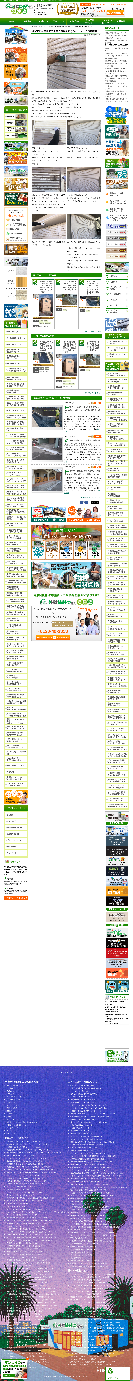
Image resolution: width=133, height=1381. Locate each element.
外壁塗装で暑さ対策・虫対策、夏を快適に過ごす (86, 1261)
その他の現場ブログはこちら (91, 497)
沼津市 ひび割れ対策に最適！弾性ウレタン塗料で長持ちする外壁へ (116, 101)
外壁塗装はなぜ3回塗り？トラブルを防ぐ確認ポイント (25, 1249)
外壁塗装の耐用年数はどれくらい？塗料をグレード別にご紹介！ (28, 1217)
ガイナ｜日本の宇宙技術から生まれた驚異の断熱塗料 (87, 1311)
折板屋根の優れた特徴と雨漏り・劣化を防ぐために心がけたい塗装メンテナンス (96, 1173)
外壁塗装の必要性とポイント (79, 1128)
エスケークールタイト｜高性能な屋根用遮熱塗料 (86, 1294)
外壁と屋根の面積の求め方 (16, 765)
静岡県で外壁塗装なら (15, 827)
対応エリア (10, 1116)
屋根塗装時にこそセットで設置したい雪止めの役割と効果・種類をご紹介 (94, 1210)
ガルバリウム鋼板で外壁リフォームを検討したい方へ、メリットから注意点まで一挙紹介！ (36, 1212)
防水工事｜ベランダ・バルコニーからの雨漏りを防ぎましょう (90, 1153)
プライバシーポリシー (15, 840)
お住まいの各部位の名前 (15, 410)
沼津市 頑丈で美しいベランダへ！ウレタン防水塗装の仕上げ (116, 34)
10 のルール (11, 1102)
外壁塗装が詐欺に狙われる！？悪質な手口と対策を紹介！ (26, 1254)
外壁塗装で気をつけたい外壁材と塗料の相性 (15, 778)
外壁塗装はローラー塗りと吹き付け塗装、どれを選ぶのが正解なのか (29, 1271)
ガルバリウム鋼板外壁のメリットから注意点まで (116, 482)
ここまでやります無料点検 (105, 21)
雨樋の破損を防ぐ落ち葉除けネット (13, 588)
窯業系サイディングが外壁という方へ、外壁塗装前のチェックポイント (93, 1362)
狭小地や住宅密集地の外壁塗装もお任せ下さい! (16, 613)
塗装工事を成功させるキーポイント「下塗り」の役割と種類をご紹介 (93, 1353)
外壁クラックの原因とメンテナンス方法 (15, 474)
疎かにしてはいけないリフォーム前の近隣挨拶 (116, 444)
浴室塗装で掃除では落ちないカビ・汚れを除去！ (86, 1229)
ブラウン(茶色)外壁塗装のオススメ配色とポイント (117, 761)
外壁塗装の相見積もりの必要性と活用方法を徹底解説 (24, 1251)
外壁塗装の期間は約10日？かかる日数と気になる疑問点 (25, 1164)
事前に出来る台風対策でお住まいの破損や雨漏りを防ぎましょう (28, 1325)
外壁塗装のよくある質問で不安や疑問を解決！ (117, 381)
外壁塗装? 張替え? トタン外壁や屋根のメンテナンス (87, 1170)
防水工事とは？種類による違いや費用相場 (16, 708)
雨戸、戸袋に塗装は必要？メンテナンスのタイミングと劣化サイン (92, 1238)
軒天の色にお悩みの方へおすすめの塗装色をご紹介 (16, 556)
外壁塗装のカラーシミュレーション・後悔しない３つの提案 (26, 1158)
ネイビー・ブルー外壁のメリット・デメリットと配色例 (25, 1342)
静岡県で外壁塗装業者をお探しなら (18, 1125)
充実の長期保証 (12, 1108)
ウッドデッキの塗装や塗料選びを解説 (15, 670)
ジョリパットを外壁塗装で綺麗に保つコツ (117, 628)
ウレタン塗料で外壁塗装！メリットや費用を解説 (16, 442)
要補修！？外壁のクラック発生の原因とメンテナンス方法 (26, 1229)
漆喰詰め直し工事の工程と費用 (115, 622)
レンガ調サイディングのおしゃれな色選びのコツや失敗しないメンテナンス (31, 1232)
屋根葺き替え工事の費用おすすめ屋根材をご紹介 (15, 398)
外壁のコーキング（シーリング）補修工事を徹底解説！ (88, 1164)
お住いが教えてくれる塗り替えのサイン (15, 351)
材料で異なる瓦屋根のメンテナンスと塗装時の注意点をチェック (91, 1184)
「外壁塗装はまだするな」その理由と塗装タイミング (16, 370)
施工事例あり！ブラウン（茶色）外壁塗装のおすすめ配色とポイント (29, 1356)
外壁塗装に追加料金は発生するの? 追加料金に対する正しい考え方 (92, 1162)
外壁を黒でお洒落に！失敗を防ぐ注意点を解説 (116, 742)
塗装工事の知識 (12, 332)
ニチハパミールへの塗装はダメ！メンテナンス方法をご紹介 (26, 1319)
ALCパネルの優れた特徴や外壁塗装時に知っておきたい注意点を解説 (29, 1277)
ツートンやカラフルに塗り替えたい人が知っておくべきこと (118, 218)
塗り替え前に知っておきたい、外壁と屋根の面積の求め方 (26, 1280)
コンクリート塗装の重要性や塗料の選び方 (15, 689)
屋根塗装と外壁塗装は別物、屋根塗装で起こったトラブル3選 (27, 1260)
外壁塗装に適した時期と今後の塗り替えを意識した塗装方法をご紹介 (29, 1220)
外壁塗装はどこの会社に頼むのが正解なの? (21, 1266)
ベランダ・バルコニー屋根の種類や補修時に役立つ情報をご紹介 (28, 1297)
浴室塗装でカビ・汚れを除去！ (14, 677)
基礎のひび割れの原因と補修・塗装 (114, 704)
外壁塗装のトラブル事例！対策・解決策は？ (117, 710)
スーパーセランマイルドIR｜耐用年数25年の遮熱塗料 (88, 1283)
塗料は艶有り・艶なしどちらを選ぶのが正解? (116, 596)
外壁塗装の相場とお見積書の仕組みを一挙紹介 (85, 1111)
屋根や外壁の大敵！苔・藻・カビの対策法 (116, 653)
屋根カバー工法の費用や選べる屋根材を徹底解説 (15, 404)
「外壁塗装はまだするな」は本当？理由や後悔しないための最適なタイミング (32, 1169)
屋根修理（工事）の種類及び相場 (14, 391)
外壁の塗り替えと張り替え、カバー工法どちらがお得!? (25, 1201)
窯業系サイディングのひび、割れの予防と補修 (116, 584)
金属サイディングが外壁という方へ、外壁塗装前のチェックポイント (93, 1365)
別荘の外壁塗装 (75, 1258)
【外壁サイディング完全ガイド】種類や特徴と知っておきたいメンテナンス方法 (33, 1234)
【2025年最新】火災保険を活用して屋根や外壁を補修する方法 (91, 1122)
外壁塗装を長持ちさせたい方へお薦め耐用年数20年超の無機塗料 (91, 1348)
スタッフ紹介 (11, 821)
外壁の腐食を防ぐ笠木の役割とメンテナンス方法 (16, 569)
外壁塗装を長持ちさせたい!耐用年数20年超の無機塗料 (117, 527)
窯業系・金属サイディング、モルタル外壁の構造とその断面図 (27, 1283)
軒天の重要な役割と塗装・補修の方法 (14, 550)
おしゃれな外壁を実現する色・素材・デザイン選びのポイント (27, 1339)
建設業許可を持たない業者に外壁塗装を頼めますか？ (24, 1122)
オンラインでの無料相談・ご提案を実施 (116, 374)
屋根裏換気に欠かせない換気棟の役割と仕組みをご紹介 (25, 1311)
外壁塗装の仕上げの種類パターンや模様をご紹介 (116, 780)
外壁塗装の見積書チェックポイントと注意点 (117, 419)
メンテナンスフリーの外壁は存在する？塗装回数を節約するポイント (29, 1209)
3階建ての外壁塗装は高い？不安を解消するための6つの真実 (26, 1181)
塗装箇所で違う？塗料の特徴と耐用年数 (116, 501)
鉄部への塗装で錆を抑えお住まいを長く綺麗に (15, 651)
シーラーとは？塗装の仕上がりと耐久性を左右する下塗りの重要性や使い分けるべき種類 (99, 1350)
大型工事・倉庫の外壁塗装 (79, 1252)
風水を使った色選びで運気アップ (118, 194)
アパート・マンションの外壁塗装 (81, 1255)
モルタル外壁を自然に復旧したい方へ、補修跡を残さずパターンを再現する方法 (33, 1237)
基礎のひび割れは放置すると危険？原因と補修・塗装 (24, 1331)
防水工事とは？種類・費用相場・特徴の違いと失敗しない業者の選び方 (30, 1300)
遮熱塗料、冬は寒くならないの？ (81, 1333)
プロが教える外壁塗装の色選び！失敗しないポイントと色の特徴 (28, 1144)
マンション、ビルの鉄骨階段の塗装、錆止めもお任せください (90, 1221)
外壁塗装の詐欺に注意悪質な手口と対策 (116, 431)
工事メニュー (58, 21)
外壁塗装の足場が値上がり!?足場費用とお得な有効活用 (88, 1263)
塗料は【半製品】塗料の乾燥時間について (15, 746)
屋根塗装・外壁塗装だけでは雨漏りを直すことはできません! (27, 1184)
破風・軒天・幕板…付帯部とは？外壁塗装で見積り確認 (88, 1190)
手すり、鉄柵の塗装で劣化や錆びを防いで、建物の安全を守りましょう (93, 1224)
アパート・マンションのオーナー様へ (116, 349)
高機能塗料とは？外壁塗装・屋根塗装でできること (16, 511)
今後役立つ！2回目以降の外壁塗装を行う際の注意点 (87, 1145)
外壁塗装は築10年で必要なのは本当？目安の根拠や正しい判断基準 (29, 1167)
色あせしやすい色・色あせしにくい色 (117, 210)
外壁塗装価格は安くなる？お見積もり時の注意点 (16, 385)
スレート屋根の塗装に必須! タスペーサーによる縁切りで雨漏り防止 (29, 1263)
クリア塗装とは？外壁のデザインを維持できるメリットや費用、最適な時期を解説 (97, 1328)
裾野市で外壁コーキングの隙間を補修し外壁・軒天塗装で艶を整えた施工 (116, 48)
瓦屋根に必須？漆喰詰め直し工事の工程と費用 (85, 1181)
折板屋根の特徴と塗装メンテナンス (13, 632)
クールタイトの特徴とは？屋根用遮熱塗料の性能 (117, 793)
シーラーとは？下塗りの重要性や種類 (116, 520)
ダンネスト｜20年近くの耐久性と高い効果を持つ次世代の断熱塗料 (92, 1308)
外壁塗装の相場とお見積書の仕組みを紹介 (116, 412)
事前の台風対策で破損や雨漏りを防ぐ (115, 691)
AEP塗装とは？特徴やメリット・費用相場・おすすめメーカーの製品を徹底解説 (96, 1331)
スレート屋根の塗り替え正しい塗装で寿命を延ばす (16, 600)
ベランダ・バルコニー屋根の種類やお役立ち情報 (16, 702)
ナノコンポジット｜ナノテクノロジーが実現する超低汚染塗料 (90, 1300)
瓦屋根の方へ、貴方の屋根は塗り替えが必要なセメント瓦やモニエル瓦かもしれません (98, 1187)
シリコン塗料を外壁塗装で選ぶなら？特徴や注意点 (16, 448)
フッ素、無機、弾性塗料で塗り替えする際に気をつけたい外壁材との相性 (31, 1288)
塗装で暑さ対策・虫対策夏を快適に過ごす (15, 461)
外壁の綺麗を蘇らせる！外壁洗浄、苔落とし (116, 647)
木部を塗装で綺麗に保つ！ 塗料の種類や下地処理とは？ (25, 1316)
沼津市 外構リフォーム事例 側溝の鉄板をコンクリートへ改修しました (116, 86)
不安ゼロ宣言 (11, 1111)
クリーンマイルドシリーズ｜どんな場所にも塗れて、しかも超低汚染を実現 (95, 1314)
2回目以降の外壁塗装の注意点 (114, 495)
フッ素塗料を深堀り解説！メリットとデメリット (117, 768)
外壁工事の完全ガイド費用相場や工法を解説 (15, 378)
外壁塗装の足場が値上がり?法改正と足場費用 (118, 552)
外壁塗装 (16, 116)
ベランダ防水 (16, 135)
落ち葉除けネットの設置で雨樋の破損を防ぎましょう (87, 1212)
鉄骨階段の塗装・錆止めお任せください (15, 658)
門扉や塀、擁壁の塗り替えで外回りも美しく (85, 1147)
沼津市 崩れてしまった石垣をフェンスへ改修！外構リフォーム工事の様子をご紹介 (82, 410)
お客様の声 (43, 21)
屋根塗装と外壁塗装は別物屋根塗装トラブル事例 (16, 518)
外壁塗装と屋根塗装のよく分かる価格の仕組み (85, 1088)
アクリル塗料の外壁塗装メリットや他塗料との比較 (16, 436)
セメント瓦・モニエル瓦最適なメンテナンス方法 (15, 645)
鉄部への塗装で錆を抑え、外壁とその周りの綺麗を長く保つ (90, 1218)
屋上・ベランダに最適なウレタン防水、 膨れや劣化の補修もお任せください (32, 1305)
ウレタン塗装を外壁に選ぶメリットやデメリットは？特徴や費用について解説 (95, 1325)
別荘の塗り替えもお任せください (117, 355)
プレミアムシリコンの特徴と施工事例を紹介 (116, 787)
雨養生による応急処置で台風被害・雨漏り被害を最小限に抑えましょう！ (31, 1328)
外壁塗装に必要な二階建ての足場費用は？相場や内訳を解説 (90, 1266)
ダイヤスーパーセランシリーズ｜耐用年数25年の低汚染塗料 (90, 1288)
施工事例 (27, 21)
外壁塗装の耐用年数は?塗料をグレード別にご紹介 (16, 417)
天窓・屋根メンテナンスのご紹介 (15, 562)
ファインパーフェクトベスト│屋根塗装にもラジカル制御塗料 (90, 1277)
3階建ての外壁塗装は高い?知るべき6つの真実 (117, 457)
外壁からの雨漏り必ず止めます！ (81, 1125)
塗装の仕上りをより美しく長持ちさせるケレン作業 (16, 505)
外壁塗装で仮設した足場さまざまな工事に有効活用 (117, 546)
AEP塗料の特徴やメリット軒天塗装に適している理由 (117, 806)
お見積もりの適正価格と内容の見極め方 (116, 425)
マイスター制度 (12, 1105)
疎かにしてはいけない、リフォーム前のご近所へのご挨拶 (26, 1175)
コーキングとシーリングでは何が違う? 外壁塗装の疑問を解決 (27, 1274)
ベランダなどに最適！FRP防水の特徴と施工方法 (16, 715)
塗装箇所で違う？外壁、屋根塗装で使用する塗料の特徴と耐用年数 (92, 1336)
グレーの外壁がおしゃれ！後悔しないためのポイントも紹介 (26, 1345)
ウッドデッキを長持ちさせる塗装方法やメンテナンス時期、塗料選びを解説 (95, 1227)
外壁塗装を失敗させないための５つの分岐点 (21, 1155)
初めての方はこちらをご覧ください (82, 1085)
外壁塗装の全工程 (13, 363)
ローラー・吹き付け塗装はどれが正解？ (115, 634)
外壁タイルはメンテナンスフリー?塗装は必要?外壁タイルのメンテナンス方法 (96, 1176)
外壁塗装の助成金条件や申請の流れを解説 (116, 387)
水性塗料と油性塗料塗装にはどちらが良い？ (116, 603)
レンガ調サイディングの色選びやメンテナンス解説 (16, 480)
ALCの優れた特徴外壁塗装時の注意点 (14, 759)
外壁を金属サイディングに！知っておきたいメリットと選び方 (90, 1167)
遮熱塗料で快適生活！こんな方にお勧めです (85, 1297)
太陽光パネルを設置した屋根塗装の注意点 (116, 660)
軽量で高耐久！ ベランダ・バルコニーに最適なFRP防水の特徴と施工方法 (31, 1302)
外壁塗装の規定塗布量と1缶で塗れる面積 (116, 641)
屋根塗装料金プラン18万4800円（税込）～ (84, 1102)
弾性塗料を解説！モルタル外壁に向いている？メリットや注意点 (28, 1362)
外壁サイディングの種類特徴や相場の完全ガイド (15, 486)
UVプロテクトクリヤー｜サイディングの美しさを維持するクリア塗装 (93, 1305)
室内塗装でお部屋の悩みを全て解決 (82, 1150)
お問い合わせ (11, 846)
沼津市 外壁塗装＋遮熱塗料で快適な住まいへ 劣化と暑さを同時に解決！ (116, 93)
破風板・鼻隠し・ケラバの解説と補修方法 (16, 543)
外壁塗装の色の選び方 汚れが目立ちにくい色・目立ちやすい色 (27, 1150)
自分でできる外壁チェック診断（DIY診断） (21, 1195)
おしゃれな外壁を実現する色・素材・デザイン (117, 723)
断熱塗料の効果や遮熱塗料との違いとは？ (116, 679)
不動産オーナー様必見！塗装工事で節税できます (116, 539)
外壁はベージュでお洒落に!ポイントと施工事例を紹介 (117, 755)
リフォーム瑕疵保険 (13, 1099)
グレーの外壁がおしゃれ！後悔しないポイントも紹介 (117, 736)
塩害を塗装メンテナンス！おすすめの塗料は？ (16, 740)
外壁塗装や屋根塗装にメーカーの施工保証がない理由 (117, 533)
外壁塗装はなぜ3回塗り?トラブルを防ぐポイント (15, 531)
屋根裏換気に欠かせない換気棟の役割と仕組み (15, 734)
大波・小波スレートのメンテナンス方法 (15, 784)
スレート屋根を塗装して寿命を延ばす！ (83, 1249)
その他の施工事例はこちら (91, 331)
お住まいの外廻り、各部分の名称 (18, 1203)
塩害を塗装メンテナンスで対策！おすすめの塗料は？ (24, 1314)
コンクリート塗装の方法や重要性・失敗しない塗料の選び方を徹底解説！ (94, 1235)
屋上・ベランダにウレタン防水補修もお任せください (16, 721)
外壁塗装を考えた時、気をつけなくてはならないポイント (26, 1246)
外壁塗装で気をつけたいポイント (15, 524)
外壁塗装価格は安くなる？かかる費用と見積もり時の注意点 (90, 1116)
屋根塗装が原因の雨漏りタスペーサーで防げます (15, 607)
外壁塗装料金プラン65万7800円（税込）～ (84, 1099)
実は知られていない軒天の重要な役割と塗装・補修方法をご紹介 (91, 1195)
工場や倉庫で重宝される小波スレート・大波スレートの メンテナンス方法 (31, 1291)
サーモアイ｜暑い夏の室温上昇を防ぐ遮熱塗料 (85, 1280)
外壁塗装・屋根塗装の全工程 (79, 1097)
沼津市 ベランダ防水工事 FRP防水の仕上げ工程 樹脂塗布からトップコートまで (116, 71)
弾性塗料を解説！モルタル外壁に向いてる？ (117, 774)
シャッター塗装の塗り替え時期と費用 (14, 683)
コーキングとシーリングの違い (16, 753)
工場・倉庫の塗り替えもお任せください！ (117, 342)
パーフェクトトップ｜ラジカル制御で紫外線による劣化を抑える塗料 (93, 1274)
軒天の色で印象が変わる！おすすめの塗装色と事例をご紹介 (90, 1198)
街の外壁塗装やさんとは (15, 1085)
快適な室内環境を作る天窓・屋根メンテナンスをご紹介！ (89, 1201)
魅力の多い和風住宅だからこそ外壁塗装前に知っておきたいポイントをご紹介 (95, 1178)
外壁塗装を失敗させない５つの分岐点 (116, 393)
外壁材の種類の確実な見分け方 (113, 469)
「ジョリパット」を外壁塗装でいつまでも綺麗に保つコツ (26, 1285)
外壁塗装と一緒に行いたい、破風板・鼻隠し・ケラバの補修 (90, 1193)
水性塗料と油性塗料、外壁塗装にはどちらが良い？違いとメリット (92, 1345)
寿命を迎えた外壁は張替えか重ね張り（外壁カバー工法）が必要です (93, 1142)
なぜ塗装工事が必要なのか (16, 338)
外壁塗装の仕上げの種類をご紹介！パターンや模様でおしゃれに (28, 1367)
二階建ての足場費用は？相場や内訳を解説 (116, 558)
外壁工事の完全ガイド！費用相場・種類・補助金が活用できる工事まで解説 (31, 1172)
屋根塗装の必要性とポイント (79, 1130)
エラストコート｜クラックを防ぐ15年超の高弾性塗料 (88, 1302)
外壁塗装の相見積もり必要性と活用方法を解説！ (117, 406)
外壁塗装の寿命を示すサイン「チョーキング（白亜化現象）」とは (28, 1226)
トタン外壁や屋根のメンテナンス (14, 626)
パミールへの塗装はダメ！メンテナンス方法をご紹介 (117, 672)
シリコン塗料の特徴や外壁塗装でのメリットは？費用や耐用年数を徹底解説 (95, 1319)
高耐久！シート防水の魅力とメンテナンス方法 (15, 727)
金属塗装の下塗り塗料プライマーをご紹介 (116, 514)
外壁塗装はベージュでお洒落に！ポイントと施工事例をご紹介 (27, 1353)
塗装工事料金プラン (90, 21)
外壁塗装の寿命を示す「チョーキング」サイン (15, 467)
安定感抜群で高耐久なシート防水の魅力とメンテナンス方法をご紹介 (29, 1308)
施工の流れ (74, 21)
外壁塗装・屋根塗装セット (16, 129)
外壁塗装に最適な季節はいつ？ (15, 429)
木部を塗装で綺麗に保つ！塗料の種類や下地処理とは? (118, 666)
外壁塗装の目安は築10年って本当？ (13, 357)
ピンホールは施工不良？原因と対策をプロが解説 (15, 499)
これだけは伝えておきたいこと (17, 1097)
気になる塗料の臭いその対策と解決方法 (115, 450)
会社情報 (10, 1113)
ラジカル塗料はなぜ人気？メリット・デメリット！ (117, 799)
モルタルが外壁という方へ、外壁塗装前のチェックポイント (90, 1359)
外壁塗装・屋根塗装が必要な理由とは (19, 1189)
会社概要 (121, 21)
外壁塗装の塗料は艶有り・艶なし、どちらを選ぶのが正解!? (90, 1342)
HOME (34, 26)
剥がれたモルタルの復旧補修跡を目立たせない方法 (16, 493)
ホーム (12, 21)
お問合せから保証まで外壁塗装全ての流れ (84, 1094)
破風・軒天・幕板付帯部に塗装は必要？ (15, 537)
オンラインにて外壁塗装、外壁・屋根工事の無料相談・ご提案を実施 (93, 1156)
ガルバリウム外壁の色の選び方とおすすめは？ (22, 1215)
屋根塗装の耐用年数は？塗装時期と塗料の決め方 (116, 717)
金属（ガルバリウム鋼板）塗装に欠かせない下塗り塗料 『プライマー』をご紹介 (96, 1356)
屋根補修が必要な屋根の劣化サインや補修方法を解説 (87, 1215)
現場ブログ (43, 26)
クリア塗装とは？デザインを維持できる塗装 (16, 455)
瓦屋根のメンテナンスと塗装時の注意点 (15, 639)
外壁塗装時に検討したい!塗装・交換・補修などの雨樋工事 (89, 1207)
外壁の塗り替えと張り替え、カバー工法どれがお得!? (116, 463)
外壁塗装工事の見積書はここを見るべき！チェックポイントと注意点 (93, 1113)
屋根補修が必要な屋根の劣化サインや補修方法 (15, 594)
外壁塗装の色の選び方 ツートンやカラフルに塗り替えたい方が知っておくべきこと (34, 1152)
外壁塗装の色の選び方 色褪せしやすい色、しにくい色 (24, 1147)
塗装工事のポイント (14, 344)
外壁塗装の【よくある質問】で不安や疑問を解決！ (23, 1141)
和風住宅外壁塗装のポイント (115, 615)
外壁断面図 (11, 772)
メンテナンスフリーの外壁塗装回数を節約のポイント (117, 476)
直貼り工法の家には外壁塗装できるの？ (115, 590)
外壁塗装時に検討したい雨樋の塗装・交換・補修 (15, 575)
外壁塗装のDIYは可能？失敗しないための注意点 (116, 571)
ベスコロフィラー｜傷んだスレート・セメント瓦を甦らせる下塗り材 (93, 1285)
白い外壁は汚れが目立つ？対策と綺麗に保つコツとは (117, 749)
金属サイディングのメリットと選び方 (14, 620)
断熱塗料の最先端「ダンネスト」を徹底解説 (117, 685)
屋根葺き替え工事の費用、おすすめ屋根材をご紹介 (87, 1136)
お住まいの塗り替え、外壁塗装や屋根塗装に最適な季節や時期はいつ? (30, 1223)
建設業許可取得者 (13, 834)
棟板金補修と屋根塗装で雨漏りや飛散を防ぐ (15, 696)
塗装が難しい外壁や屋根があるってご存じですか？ (117, 577)
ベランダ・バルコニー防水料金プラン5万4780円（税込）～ (90, 1108)
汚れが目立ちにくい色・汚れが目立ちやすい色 (118, 202)
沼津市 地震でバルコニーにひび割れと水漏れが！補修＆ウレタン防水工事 (116, 40)
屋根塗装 (16, 123)
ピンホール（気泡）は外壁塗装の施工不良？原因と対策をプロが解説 (29, 1240)
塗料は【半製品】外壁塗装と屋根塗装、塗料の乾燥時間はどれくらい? (30, 1268)
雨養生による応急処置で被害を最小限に (116, 698)
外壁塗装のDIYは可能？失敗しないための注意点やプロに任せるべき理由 (30, 1198)
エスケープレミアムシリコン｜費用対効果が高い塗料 (87, 1291)
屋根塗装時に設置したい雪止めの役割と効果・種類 (16, 581)
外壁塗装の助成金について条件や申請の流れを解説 (87, 1159)
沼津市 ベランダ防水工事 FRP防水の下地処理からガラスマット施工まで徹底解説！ (116, 78)
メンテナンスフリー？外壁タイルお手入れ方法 (116, 609)
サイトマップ (11, 853)
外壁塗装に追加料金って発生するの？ (115, 400)
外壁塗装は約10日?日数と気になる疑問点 (116, 438)
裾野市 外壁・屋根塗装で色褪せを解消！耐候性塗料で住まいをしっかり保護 (116, 63)
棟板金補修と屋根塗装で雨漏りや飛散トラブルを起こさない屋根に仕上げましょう (34, 1294)
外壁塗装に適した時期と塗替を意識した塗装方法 (15, 423)
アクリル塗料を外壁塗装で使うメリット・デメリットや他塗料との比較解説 (95, 1322)
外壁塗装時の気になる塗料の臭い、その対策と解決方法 (25, 1178)
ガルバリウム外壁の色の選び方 (115, 488)
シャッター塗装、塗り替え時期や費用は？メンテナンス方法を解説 (92, 1232)
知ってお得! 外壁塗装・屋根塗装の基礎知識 (21, 1186)
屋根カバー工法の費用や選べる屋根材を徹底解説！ (87, 1139)
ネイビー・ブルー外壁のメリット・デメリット (116, 730)
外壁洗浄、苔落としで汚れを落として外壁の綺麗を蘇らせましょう (92, 1241)
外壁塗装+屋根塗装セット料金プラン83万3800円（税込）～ (90, 1105)
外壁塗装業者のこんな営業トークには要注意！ (117, 565)
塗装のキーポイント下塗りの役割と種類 (115, 508)
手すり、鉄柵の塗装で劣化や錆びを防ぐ (15, 664)
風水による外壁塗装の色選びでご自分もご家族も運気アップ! (27, 1161)
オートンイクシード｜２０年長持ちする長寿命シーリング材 (90, 1316)
